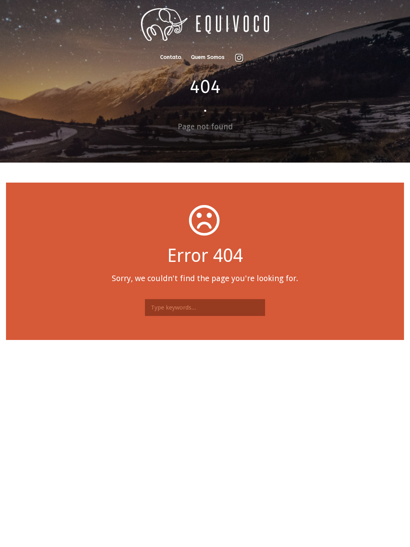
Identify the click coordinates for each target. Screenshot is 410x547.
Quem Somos (208, 57)
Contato (170, 57)
